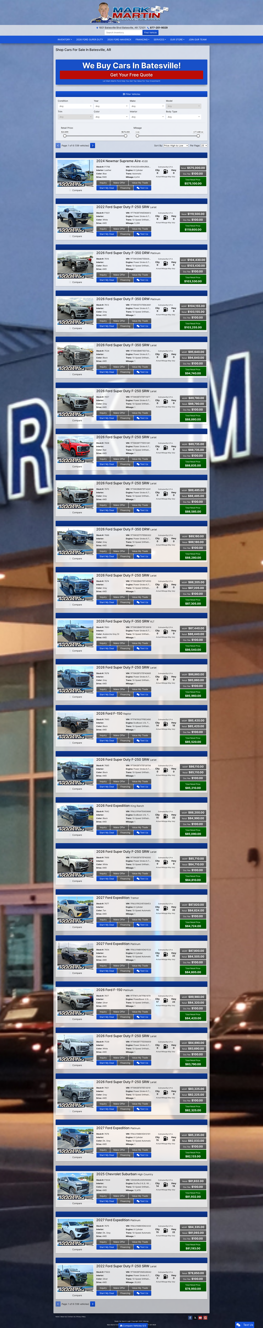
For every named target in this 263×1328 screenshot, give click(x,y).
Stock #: (100, 167)
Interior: (100, 170)
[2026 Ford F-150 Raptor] (75, 725)
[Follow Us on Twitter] (195, 1318)
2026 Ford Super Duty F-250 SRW (126, 391)
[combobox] (75, 106)
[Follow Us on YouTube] (200, 1318)
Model (169, 100)
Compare (77, 190)
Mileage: (130, 177)
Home (57, 1316)
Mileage (138, 127)
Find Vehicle (150, 32)
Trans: (129, 173)
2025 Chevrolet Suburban (124, 1174)
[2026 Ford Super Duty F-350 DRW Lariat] (75, 541)
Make (132, 100)
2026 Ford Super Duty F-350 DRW (128, 253)
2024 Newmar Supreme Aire (122, 161)
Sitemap (145, 1321)
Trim (60, 111)
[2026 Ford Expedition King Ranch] (75, 817)
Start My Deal (107, 188)
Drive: (99, 177)
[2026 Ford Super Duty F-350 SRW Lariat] (75, 357)
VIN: (128, 167)
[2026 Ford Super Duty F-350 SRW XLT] (75, 633)
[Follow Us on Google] (205, 1318)
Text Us (143, 188)
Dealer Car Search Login (123, 1321)
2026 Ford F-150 (113, 713)
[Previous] (58, 145)
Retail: (67, 127)
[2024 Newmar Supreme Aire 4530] (75, 173)
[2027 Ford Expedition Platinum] (75, 956)
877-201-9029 (159, 27)
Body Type (171, 111)
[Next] (92, 145)
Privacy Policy (81, 1316)
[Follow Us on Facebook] (190, 1318)
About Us (64, 1316)
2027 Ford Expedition (117, 898)
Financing (125, 188)
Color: (99, 173)
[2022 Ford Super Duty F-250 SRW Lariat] (75, 219)
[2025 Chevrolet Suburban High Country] (75, 1186)
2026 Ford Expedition (120, 806)
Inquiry (103, 182)
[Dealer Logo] (131, 12)
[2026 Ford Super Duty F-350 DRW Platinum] (75, 265)
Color (97, 111)
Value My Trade (140, 182)
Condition (63, 100)
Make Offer (119, 182)
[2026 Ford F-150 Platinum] (75, 1002)
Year (96, 100)
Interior (133, 111)
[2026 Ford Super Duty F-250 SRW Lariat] (75, 403)
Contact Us (71, 1316)
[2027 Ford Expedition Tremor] (75, 909)
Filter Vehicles (132, 94)
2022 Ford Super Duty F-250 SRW (126, 207)
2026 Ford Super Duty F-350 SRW (126, 345)
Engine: (129, 170)
